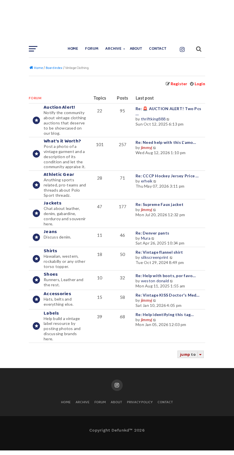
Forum (91, 48)
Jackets (52, 203)
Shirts (50, 251)
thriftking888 (153, 118)
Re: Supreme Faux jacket (159, 204)
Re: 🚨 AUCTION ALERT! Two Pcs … (168, 111)
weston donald (155, 280)
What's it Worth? (62, 141)
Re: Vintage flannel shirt (159, 252)
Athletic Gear (59, 174)
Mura (145, 238)
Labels (51, 313)
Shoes (51, 274)
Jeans (50, 232)
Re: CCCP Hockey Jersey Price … (167, 175)
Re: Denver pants (152, 233)
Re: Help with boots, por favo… (166, 275)
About (136, 48)
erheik (147, 180)
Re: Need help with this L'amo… (166, 142)
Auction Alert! (59, 107)
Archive (113, 48)
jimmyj (146, 147)
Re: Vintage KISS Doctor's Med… (168, 295)
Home (73, 48)
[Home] (117, 21)
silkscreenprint (155, 257)
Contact (157, 48)
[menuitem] (197, 84)
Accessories (57, 294)
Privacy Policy (140, 402)
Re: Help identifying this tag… (165, 314)
